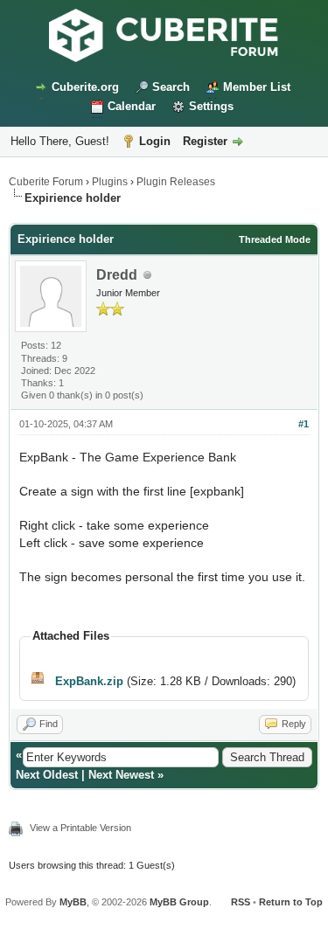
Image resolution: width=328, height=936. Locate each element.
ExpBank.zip (89, 681)
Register (205, 141)
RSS (240, 902)
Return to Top (291, 902)
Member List (256, 87)
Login (155, 141)
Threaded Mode (275, 239)
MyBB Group (179, 902)
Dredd (116, 274)
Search (171, 87)
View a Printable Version (80, 827)
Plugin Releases (175, 182)
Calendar (132, 106)
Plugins (110, 182)
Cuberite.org (85, 87)
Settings (211, 106)
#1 (303, 424)
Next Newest (121, 774)
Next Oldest (47, 774)
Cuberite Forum (46, 182)
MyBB (73, 902)
